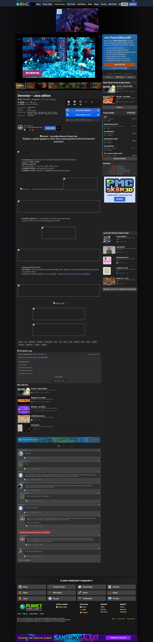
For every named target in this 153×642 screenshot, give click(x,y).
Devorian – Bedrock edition (39, 388)
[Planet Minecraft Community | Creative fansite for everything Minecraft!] (31, 607)
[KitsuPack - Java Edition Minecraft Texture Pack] (24, 410)
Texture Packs (24, 92)
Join (90, 439)
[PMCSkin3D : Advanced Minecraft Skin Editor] (119, 228)
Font (55, 342)
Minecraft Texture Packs (29, 1)
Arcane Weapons (121, 262)
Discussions (107, 174)
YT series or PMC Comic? (114, 180)
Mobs (88, 342)
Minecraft (19, 621)
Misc (82, 342)
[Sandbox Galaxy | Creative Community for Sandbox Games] (76, 638)
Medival (77, 342)
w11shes (120, 268)
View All (120, 133)
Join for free (119, 65)
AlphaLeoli (121, 278)
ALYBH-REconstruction (38, 416)
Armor (20, 342)
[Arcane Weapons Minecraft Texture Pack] (109, 266)
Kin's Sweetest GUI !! (122, 283)
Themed (44, 345)
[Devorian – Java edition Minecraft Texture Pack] (109, 126)
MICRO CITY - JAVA (122, 304)
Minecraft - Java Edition (110, 152)
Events (109, 167)
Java (70, 342)
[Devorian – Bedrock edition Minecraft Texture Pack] (24, 391)
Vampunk (21, 504)
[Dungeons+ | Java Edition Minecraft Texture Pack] (24, 400)
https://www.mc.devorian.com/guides (74, 274)
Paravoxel (120, 289)
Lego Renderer (120, 273)
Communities (107, 182)
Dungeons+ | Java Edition (38, 397)
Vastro (20, 548)
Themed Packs (34, 92)
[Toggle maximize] (99, 36)
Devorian (39, 342)
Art (26, 342)
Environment (48, 342)
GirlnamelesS (121, 299)
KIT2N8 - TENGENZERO (39, 410)
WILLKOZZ (21, 482)
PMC (105, 145)
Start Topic (132, 139)
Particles (21, 345)
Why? (105, 143)
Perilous (20, 472)
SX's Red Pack (35, 425)
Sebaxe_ (35, 429)
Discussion (111, 145)
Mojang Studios (34, 621)
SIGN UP (133, 4)
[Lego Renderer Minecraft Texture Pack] (109, 276)
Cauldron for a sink (122, 294)
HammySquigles (22, 450)
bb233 (120, 310)
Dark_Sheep (28, 126)
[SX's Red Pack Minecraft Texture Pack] (24, 428)
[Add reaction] (29, 458)
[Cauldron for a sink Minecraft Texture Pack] (109, 297)
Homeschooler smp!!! (111, 165)
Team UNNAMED (23, 461)
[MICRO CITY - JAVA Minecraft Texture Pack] (109, 308)
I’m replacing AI (109, 158)
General (114, 174)
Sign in (96, 439)
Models (94, 342)
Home (20, 1)
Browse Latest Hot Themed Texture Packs (119, 315)
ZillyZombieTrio (37, 401)
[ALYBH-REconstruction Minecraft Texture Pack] (24, 419)
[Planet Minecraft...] (31, 4)
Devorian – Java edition (123, 123)
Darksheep (32, 342)
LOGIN (124, 4)
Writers (114, 182)
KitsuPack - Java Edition (38, 407)
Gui (60, 342)
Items (65, 342)
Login (125, 68)
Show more (59, 377)
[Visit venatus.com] (145, 29)
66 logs (53, 99)
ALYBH (35, 420)
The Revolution (109, 172)
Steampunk (29, 345)
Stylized (37, 345)
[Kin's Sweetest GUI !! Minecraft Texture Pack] (109, 287)
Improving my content (111, 150)
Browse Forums (120, 185)
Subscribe (50, 128)
